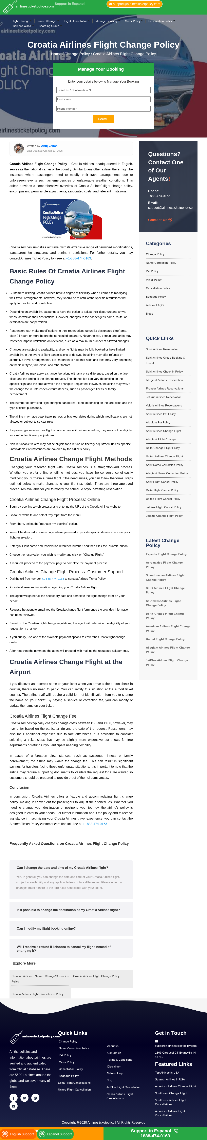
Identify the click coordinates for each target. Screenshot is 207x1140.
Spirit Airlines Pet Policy (161, 414)
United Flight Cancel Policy (163, 498)
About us (112, 1046)
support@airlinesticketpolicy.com (171, 207)
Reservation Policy (160, 21)
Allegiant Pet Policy (158, 422)
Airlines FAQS (155, 305)
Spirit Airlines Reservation (162, 349)
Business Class (21, 25)
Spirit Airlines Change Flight (163, 430)
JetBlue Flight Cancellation (123, 1087)
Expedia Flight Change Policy (166, 554)
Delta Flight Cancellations (74, 1082)
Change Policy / (78, 54)
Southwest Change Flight (171, 1093)
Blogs (149, 313)
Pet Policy (152, 271)
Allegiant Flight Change (161, 439)
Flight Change (21, 21)
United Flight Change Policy (165, 639)
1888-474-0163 (159, 196)
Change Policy (155, 254)
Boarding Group (49, 25)
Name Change (46, 21)
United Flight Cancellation (74, 1089)
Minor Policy (132, 21)
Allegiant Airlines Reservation (164, 380)
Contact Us (158, 220)
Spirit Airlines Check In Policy (164, 371)
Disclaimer (114, 1066)
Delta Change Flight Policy (163, 447)
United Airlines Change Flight (164, 456)
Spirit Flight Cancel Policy (162, 481)
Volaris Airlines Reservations (164, 405)
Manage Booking (106, 21)
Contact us (114, 1052)
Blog (109, 1080)
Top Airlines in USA (167, 1072)
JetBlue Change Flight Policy (164, 515)
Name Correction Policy (161, 262)
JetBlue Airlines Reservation (164, 397)
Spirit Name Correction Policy (164, 464)
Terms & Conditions (119, 1059)
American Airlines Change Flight (175, 1086)
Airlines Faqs (115, 1073)
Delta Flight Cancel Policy (162, 490)
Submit (103, 118)
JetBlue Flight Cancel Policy (163, 507)
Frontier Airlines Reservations (165, 388)
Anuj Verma (49, 146)
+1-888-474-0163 (78, 258)
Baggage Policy (156, 296)
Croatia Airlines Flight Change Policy (124, 54)
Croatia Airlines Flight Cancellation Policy (37, 994)
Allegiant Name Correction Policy (167, 473)
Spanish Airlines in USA (170, 1079)
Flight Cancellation (76, 21)
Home (56, 54)
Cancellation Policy (158, 288)
